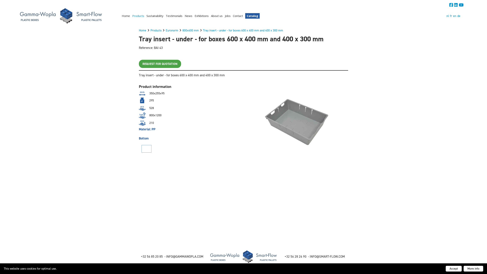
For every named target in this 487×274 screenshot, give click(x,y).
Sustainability (154, 16)
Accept (454, 269)
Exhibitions (202, 16)
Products (138, 16)
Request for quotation (159, 64)
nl (447, 16)
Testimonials (174, 16)
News (188, 16)
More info (473, 269)
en (454, 16)
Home (126, 16)
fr (451, 16)
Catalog (252, 16)
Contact (238, 16)
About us (217, 16)
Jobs (228, 16)
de (458, 16)
